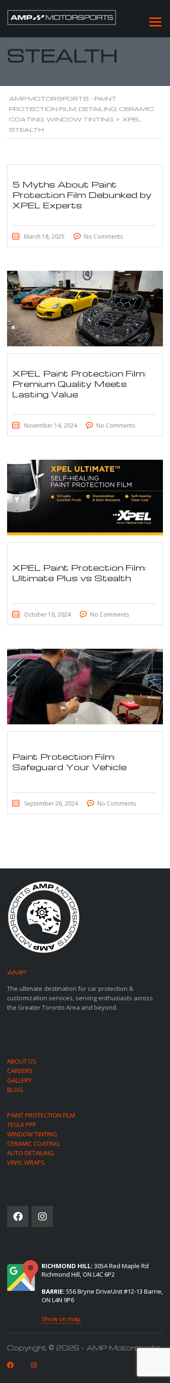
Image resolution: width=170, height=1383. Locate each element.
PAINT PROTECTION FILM (41, 1115)
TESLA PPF (21, 1124)
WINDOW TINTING (32, 1134)
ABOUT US (21, 1061)
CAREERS (20, 1070)
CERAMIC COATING (33, 1143)
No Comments (103, 236)
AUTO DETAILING (30, 1153)
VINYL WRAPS (26, 1162)
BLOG (15, 1089)
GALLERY (19, 1080)
